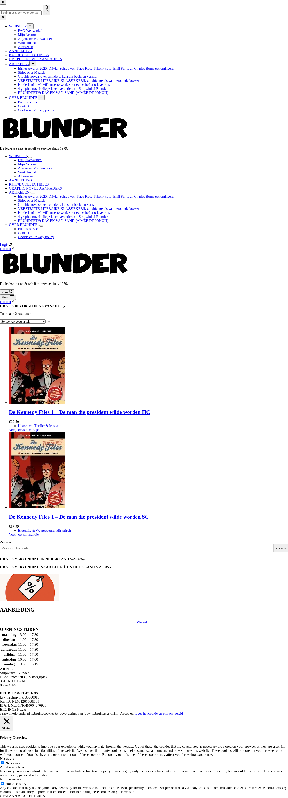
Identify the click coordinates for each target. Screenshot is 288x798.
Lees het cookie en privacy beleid (159, 713)
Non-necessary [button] (10, 779)
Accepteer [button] (127, 713)
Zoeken (5, 542)
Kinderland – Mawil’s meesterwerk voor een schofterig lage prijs (64, 212)
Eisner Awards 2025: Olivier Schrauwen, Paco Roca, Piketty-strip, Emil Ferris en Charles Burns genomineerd (96, 196)
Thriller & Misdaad (47, 426)
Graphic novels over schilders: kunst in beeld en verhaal (57, 204)
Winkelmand (27, 172)
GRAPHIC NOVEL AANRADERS (35, 188)
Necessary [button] (7, 758)
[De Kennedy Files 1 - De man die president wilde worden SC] (37, 507)
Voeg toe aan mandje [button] (24, 430)
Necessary (12, 763)
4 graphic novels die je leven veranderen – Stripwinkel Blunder (63, 217)
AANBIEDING (20, 180)
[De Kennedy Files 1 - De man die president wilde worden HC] (37, 403)
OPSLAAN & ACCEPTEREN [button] (22, 796)
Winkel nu (144, 622)
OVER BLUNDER (23, 225)
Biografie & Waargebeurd (36, 530)
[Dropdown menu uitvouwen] (30, 157)
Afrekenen (25, 176)
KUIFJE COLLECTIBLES (29, 184)
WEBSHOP (18, 156)
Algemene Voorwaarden (35, 168)
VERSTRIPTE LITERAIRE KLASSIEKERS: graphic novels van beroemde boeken (79, 208)
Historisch (25, 426)
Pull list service (28, 229)
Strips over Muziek (31, 200)
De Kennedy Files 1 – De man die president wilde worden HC (79, 412)
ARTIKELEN (19, 192)
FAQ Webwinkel (30, 160)
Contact (23, 233)
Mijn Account (28, 164)
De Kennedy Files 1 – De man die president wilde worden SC (79, 517)
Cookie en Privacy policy (36, 237)
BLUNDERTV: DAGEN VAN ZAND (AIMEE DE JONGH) (63, 221)
